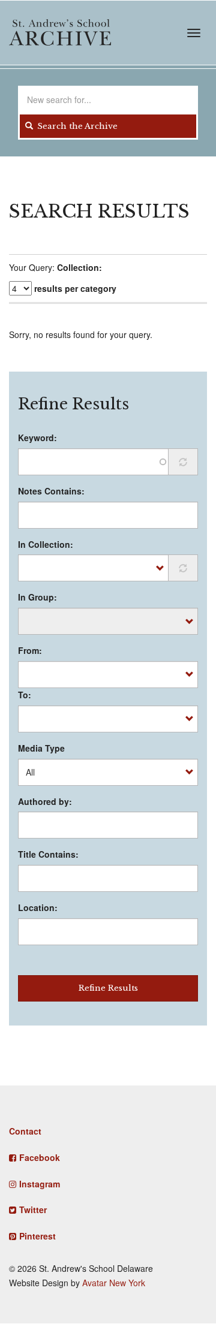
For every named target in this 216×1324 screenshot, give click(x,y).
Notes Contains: (51, 491)
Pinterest (37, 1236)
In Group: (37, 597)
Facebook (39, 1157)
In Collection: (45, 544)
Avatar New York (113, 1283)
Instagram (39, 1184)
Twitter (33, 1210)
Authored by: (45, 801)
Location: (38, 907)
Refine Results (108, 988)
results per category (75, 288)
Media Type (41, 748)
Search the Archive (76, 126)
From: (30, 650)
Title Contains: (48, 854)
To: (24, 695)
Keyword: (37, 438)
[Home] (60, 32)
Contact (25, 1131)
